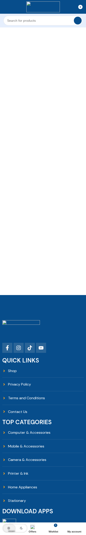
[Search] (78, 20)
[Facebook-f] (7, 348)
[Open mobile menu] (5, 6)
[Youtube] (41, 348)
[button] (15, 528)
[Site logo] (43, 6)
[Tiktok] (30, 348)
